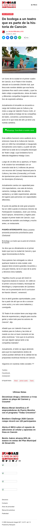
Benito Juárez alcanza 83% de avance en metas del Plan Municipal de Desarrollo (19, 440)
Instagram (6, 376)
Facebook (6, 373)
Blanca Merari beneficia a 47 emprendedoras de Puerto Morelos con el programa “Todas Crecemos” (19, 410)
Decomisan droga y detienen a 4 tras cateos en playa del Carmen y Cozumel (19, 399)
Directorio (5, 499)
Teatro (32, 380)
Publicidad (5, 513)
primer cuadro (24, 380)
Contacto (5, 503)
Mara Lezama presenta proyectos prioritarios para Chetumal (18, 232)
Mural (16, 380)
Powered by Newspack (8, 524)
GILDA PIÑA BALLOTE (16, 31)
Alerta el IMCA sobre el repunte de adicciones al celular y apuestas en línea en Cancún (19, 429)
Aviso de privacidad (8, 506)
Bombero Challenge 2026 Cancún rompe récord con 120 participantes (19, 420)
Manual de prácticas (8, 510)
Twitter (5, 370)
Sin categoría (8, 14)
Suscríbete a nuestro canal (24, 130)
